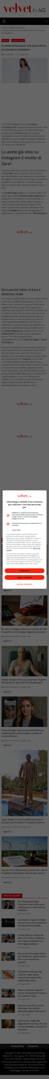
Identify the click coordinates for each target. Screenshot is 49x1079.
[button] (24, 530)
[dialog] (25, 539)
